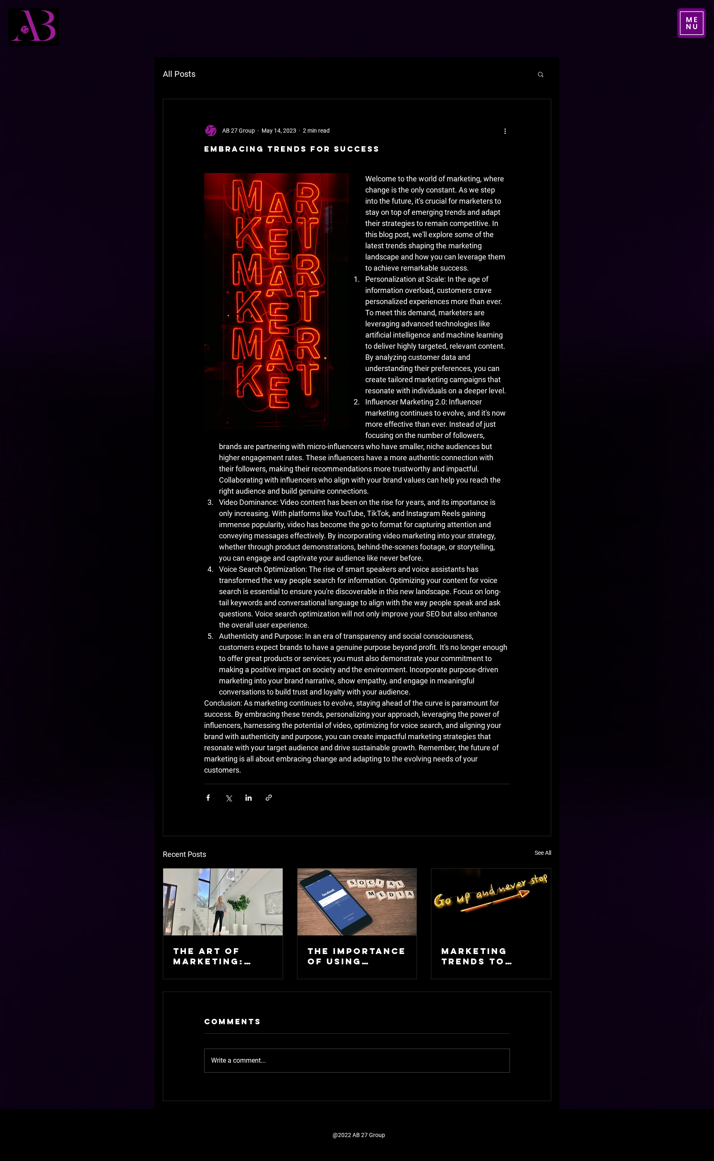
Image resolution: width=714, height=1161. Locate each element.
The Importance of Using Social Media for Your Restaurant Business (356, 956)
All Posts (179, 74)
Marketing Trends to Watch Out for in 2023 (487, 956)
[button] (691, 23)
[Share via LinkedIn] (248, 798)
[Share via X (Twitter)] (228, 798)
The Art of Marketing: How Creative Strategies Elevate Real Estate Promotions (216, 956)
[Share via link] (269, 798)
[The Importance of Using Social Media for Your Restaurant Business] (357, 901)
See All (543, 852)
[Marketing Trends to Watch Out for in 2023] (491, 901)
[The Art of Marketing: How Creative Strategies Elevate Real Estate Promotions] (223, 901)
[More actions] (505, 131)
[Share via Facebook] (208, 798)
